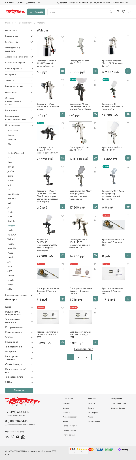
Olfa (9, 144)
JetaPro (10, 171)
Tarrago (10, 166)
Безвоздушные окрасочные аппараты (15, 118)
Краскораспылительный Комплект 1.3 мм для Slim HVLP (80, 291)
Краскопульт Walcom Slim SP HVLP (79, 149)
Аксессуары (10, 92)
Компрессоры (11, 41)
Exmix (10, 212)
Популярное (93, 412)
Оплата (20, 2)
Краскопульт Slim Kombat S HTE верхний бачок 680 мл (112, 106)
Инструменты (11, 110)
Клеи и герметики (13, 68)
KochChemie (13, 193)
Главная (9, 22)
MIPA (9, 271)
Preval (10, 257)
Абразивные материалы (16, 56)
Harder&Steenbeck (15, 153)
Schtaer (10, 180)
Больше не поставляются (17, 295)
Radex (10, 284)
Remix (10, 230)
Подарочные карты (118, 403)
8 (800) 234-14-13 (16, 421)
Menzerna (11, 198)
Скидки (91, 408)
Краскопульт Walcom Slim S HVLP (79, 62)
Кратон (10, 135)
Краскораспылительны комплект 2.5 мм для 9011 (80, 334)
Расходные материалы (15, 62)
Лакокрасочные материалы (12, 49)
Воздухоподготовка (14, 86)
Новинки (91, 403)
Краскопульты (11, 35)
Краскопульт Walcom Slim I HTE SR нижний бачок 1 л (112, 63)
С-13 (9, 184)
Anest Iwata (12, 130)
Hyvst (9, 162)
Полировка (10, 74)
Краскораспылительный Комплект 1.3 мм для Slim (113, 242)
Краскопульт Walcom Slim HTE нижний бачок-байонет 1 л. (46, 63)
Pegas (10, 252)
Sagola (10, 243)
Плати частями (69, 434)
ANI (9, 261)
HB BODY (11, 234)
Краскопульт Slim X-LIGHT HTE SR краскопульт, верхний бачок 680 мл (79, 243)
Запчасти (9, 80)
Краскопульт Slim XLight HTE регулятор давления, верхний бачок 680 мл (113, 194)
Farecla (10, 280)
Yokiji (9, 157)
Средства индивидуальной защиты (13, 101)
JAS (9, 207)
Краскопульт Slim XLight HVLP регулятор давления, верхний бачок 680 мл (80, 194)
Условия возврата (70, 416)
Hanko (10, 266)
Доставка (30, 2)
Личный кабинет (69, 430)
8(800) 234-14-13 (120, 2)
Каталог (39, 12)
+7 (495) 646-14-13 (17, 412)
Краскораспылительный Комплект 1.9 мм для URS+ (48, 291)
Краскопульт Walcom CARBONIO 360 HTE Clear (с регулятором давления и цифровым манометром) (47, 196)
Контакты (9, 2)
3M (8, 148)
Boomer (10, 275)
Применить (19, 390)
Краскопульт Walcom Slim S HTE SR (112, 149)
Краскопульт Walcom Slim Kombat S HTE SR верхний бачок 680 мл (80, 106)
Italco (9, 216)
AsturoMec (12, 248)
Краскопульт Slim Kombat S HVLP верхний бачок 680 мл (47, 150)
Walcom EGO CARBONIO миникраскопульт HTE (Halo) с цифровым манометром (47, 245)
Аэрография (11, 30)
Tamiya (10, 175)
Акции (65, 421)
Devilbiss (11, 221)
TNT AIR (11, 239)
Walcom (11, 225)
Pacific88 (11, 139)
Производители (25, 22)
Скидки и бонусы (118, 408)
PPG (9, 189)
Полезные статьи (70, 425)
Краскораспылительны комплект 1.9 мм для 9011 (112, 291)
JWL (9, 203)
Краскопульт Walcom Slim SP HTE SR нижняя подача (48, 106)
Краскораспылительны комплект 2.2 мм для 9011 (47, 334)
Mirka (9, 289)
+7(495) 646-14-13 (102, 2)
